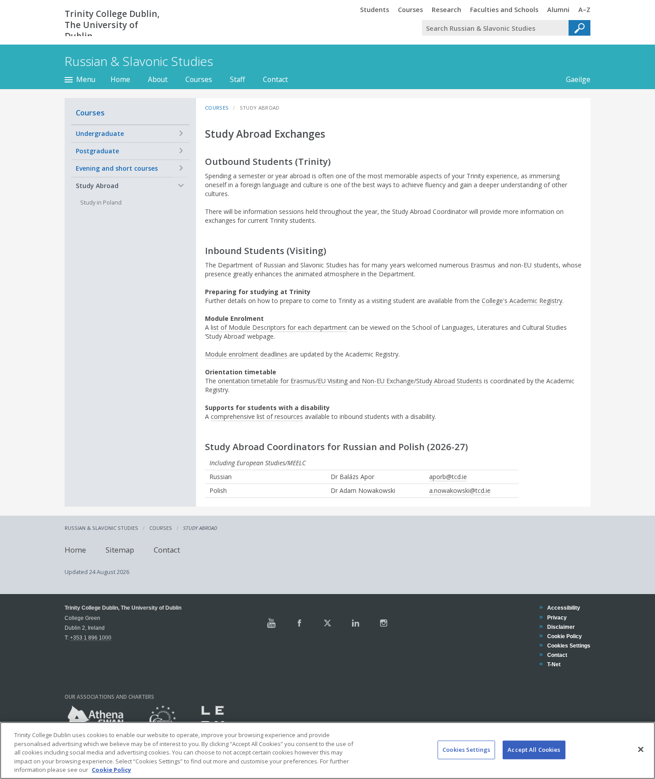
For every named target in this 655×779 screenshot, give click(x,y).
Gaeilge (573, 79)
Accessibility (563, 608)
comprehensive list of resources (257, 416)
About (158, 79)
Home (120, 79)
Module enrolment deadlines (246, 354)
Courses (198, 79)
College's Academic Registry (522, 300)
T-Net (554, 664)
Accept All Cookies (534, 750)
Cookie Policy (564, 636)
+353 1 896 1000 (90, 637)
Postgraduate (97, 151)
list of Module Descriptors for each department (279, 327)
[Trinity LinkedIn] (355, 623)
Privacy (557, 617)
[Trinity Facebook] (299, 623)
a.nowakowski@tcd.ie (460, 490)
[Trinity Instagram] (383, 623)
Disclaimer (561, 627)
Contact (275, 79)
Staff (237, 79)
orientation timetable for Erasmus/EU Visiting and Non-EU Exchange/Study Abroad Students (350, 381)
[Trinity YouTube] (271, 623)
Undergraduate (100, 133)
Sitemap (120, 549)
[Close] (641, 749)
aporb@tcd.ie (448, 476)
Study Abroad (97, 185)
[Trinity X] (327, 623)
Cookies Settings (466, 750)
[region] (327, 750)
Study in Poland (101, 202)
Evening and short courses (117, 168)
